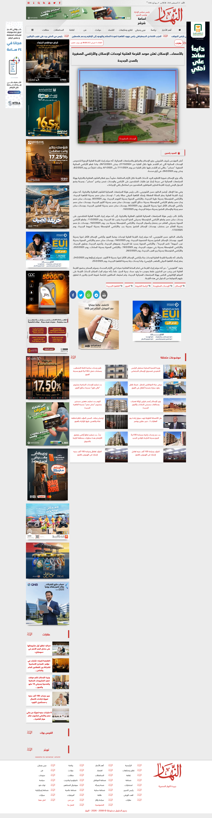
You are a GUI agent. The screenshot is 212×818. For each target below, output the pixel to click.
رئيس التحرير (128, 790)
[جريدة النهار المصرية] (78, 13)
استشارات (128, 785)
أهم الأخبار (166, 30)
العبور (128, 286)
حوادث (98, 30)
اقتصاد (111, 30)
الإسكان (179, 286)
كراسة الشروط (141, 286)
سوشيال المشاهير (71, 785)
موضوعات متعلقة (171, 357)
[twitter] (54, 3)
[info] (33, 3)
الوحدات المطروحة (161, 286)
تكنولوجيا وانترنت (71, 780)
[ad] (47, 61)
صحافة (128, 780)
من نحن (71, 799)
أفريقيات (70, 795)
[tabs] (28, 3)
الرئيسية (128, 765)
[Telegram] (96, 294)
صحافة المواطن (99, 780)
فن (85, 30)
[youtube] (49, 3)
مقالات (45, 30)
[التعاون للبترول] (47, 292)
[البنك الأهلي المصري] (14, 65)
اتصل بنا (70, 804)
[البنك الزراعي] (157, 321)
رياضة (153, 30)
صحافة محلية (99, 790)
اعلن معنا (41, 799)
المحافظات (59, 30)
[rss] (44, 3)
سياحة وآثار (99, 799)
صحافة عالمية (70, 790)
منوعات (42, 775)
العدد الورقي (128, 795)
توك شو (42, 785)
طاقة (99, 795)
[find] (39, 3)
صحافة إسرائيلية (41, 790)
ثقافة (71, 30)
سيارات (42, 795)
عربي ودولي (140, 30)
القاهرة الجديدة (113, 286)
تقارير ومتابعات (126, 30)
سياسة (42, 780)
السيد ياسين (171, 153)
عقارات (178, 43)
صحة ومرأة (99, 785)
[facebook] (59, 3)
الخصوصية (99, 804)
